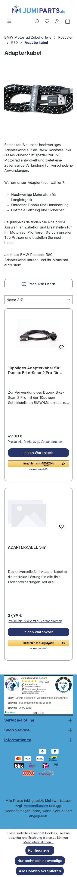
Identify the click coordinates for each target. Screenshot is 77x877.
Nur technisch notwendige (40, 861)
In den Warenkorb (38, 453)
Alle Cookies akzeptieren (40, 871)
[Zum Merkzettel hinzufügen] (61, 347)
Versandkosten (36, 806)
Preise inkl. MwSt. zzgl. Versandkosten (35, 441)
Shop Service (17, 730)
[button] (38, 465)
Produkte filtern (41, 284)
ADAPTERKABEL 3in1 (27, 547)
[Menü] (9, 21)
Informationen (17, 740)
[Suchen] (37, 21)
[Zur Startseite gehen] (38, 9)
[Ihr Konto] (57, 21)
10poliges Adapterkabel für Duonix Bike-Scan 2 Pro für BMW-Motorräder (33, 370)
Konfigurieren (40, 850)
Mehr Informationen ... (39, 842)
